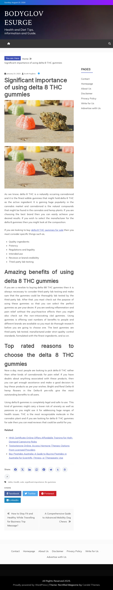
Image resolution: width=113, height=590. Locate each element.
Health (16, 482)
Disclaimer (86, 93)
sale (22, 482)
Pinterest (49, 493)
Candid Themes (91, 584)
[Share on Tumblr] (58, 469)
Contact (85, 78)
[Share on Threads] (65, 469)
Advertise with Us (91, 108)
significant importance (34, 482)
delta (10, 482)
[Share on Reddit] (51, 469)
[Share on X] (22, 469)
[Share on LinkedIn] (29, 469)
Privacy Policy (88, 98)
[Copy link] (7, 476)
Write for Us (87, 103)
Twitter (31, 493)
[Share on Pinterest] (43, 469)
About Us (86, 88)
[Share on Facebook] (15, 469)
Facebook (13, 493)
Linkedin (14, 500)
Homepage (87, 83)
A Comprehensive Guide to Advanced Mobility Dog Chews (57, 517)
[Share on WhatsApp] (36, 469)
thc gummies (50, 482)
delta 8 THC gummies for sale (47, 230)
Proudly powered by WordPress (30, 584)
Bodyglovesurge (24, 18)
